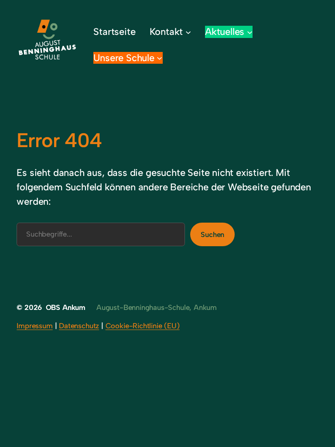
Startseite (114, 31)
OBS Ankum (65, 307)
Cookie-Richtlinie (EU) (143, 325)
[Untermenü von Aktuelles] (250, 31)
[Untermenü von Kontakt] (188, 31)
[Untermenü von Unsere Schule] (159, 58)
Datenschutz (79, 325)
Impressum (34, 325)
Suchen (212, 234)
